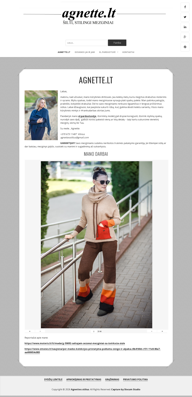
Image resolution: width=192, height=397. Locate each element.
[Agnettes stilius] (96, 27)
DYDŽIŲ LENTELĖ (53, 379)
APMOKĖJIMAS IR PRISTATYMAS (83, 379)
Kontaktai (128, 52)
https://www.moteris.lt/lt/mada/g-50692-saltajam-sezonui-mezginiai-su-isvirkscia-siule (75, 343)
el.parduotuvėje (87, 116)
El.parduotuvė (107, 52)
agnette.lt (64, 52)
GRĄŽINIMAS (112, 379)
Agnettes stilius (80, 389)
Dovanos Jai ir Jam (85, 52)
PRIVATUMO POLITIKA (135, 379)
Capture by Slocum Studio (125, 389)
